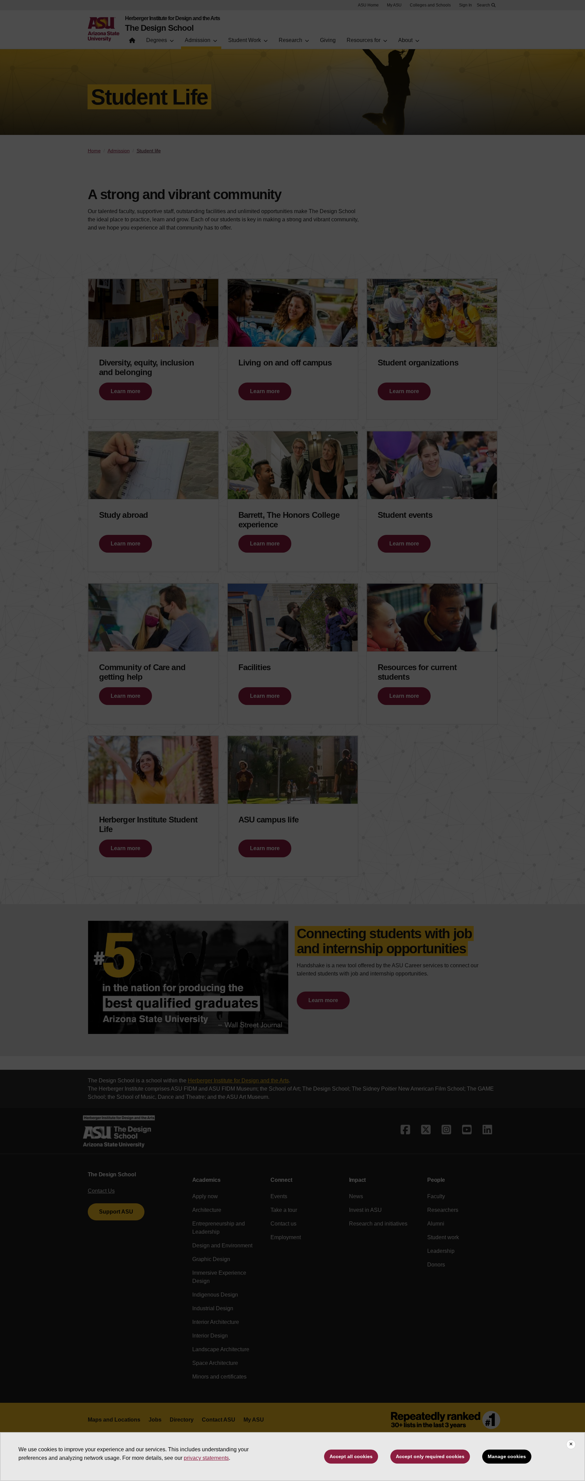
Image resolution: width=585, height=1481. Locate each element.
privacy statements (206, 1458)
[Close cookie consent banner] (571, 1444)
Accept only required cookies (430, 1456)
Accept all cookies (351, 1456)
